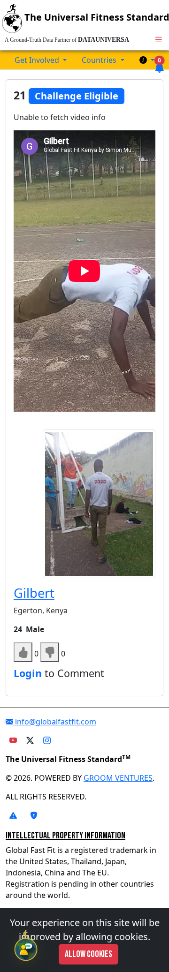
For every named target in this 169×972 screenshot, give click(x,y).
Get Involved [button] (38, 60)
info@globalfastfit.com (54, 721)
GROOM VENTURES (118, 778)
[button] (147, 60)
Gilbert (34, 593)
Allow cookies (88, 954)
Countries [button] (100, 60)
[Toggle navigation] (158, 39)
